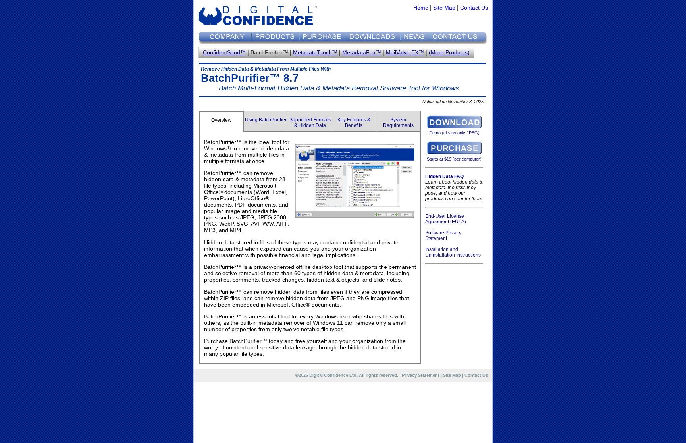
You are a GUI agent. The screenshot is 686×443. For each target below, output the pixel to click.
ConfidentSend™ (224, 52)
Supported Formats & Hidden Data (310, 122)
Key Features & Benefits (353, 122)
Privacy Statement (420, 375)
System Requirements (398, 122)
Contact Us (474, 7)
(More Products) (449, 52)
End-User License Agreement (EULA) (445, 218)
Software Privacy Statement (443, 235)
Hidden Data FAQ (444, 176)
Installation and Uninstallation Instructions (453, 252)
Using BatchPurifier (266, 120)
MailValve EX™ (405, 52)
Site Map (444, 7)
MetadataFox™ (361, 52)
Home (420, 7)
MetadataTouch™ (315, 52)
